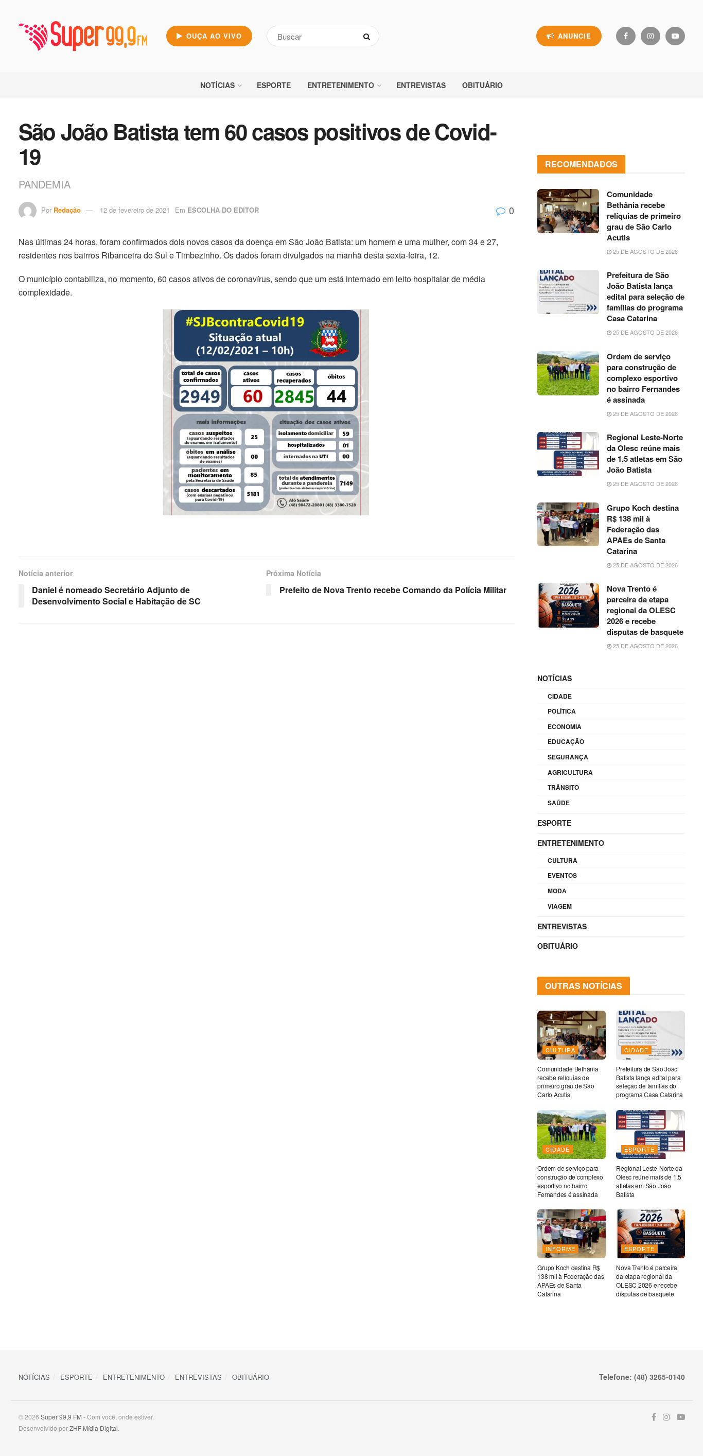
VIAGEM (560, 906)
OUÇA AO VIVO (213, 36)
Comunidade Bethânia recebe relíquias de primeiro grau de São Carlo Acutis (644, 215)
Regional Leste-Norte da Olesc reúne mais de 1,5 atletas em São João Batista (645, 453)
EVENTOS (562, 875)
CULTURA (562, 860)
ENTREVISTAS (421, 85)
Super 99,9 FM (61, 1416)
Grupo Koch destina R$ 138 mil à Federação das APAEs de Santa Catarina (643, 529)
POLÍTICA (562, 711)
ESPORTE (274, 85)
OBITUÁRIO (482, 85)
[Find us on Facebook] (626, 36)
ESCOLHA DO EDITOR (223, 210)
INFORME (560, 1248)
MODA (557, 890)
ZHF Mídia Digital (93, 1428)
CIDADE (560, 696)
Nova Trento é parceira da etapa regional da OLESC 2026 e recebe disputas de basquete (645, 610)
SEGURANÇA (568, 756)
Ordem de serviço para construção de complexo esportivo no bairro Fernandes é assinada (643, 378)
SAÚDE (559, 802)
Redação (67, 210)
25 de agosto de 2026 (644, 251)
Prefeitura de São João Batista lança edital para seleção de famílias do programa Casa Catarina (645, 296)
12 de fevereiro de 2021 (135, 210)
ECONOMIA (565, 726)
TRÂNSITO (563, 787)
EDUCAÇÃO (566, 741)
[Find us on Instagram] (650, 36)
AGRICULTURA (570, 772)
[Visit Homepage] (83, 36)
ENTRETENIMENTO (340, 85)
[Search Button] (368, 36)
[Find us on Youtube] (675, 36)
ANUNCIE (573, 36)
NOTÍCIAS (217, 85)
